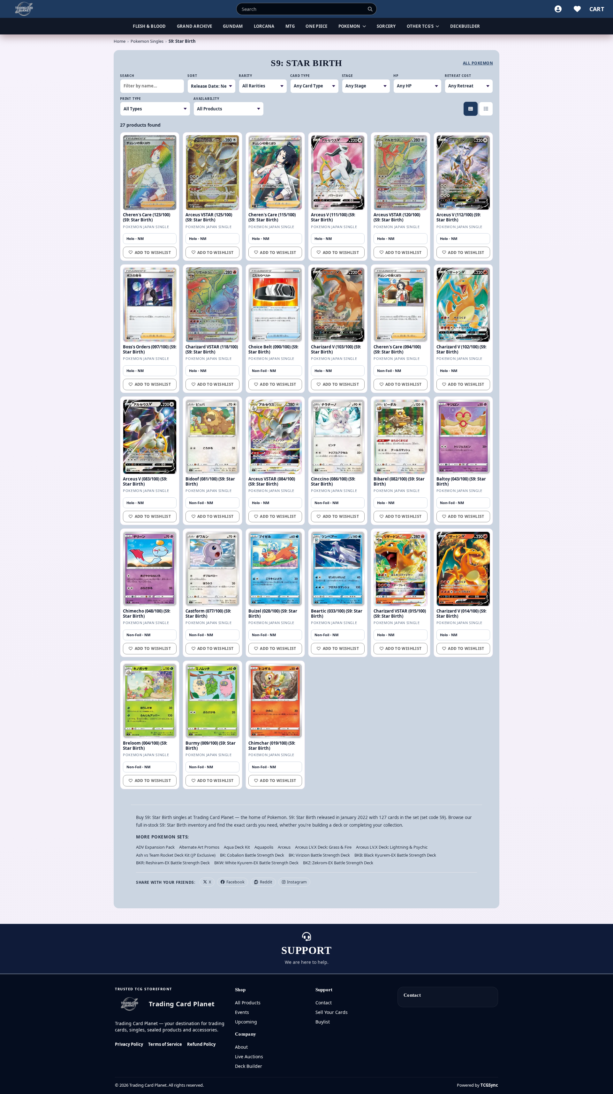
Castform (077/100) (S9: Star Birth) (208, 613)
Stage (347, 75)
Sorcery (386, 26)
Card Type (300, 75)
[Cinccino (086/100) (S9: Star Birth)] (338, 436)
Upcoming (246, 1022)
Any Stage (355, 86)
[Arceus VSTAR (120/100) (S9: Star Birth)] (400, 172)
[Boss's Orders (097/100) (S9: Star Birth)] (150, 304)
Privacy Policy (129, 1044)
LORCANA (264, 26)
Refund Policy (201, 1044)
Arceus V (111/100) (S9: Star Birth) (333, 217)
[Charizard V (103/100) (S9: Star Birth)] (338, 304)
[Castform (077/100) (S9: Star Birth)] (212, 569)
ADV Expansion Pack (155, 847)
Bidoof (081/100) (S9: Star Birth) (210, 481)
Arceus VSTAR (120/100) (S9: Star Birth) (397, 217)
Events (242, 1012)
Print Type (130, 98)
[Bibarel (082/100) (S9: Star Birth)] (400, 436)
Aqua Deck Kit (237, 847)
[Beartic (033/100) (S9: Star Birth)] (338, 569)
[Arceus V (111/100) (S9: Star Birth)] (338, 172)
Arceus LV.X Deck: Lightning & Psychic (392, 847)
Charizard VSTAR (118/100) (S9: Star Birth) (211, 349)
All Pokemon (478, 63)
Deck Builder (248, 1066)
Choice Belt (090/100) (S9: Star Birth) (273, 349)
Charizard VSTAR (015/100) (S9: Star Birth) (400, 613)
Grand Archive (194, 26)
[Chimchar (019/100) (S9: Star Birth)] (275, 701)
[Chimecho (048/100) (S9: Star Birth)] (150, 569)
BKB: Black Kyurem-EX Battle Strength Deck (395, 855)
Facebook (235, 882)
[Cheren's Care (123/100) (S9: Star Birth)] (150, 172)
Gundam (233, 26)
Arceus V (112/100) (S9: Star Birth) (458, 217)
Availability (206, 98)
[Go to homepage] (24, 9)
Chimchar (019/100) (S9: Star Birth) (271, 745)
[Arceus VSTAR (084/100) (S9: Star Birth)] (275, 436)
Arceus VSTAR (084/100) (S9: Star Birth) (271, 481)
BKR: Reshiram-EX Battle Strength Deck (173, 863)
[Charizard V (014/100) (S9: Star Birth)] (463, 569)
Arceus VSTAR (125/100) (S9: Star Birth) (208, 217)
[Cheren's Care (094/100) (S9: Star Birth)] (400, 304)
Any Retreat (460, 86)
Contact (323, 1003)
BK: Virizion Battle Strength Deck (319, 855)
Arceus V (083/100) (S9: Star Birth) (145, 481)
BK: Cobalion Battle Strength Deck (252, 855)
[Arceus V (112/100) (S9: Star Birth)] (463, 172)
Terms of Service (165, 1044)
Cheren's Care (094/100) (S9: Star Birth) (397, 349)
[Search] (370, 9)
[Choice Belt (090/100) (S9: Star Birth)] (275, 304)
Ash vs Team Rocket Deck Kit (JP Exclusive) (176, 855)
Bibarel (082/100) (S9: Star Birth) (399, 481)
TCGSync (489, 1085)
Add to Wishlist (153, 252)
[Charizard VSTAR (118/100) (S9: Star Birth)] (212, 304)
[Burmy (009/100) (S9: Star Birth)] (212, 701)
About (241, 1047)
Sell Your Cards (331, 1012)
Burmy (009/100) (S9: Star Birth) (210, 745)
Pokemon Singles (147, 41)
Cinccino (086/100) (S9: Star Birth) (333, 481)
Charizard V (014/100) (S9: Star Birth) (461, 613)
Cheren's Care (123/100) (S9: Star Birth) (146, 217)
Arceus (284, 847)
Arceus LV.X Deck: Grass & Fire (323, 847)
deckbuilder (465, 26)
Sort (192, 75)
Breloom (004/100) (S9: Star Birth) (145, 745)
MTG (290, 26)
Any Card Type (308, 86)
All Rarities (253, 86)
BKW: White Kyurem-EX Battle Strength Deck (256, 863)
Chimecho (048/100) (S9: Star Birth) (146, 613)
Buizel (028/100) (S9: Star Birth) (272, 613)
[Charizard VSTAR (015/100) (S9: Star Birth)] (400, 569)
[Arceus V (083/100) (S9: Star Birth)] (150, 436)
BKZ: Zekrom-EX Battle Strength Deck (338, 863)
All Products (248, 1003)
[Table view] (486, 109)
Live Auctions (249, 1056)
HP (395, 75)
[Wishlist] (577, 9)
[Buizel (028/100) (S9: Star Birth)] (275, 569)
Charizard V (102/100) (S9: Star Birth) (461, 349)
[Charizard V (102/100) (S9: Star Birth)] (463, 304)
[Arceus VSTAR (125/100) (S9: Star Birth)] (212, 172)
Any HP (404, 86)
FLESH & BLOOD (149, 26)
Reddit (266, 882)
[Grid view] (471, 109)
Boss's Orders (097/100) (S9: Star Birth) (150, 349)
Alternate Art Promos (199, 847)
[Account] (558, 9)
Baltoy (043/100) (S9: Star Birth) (461, 481)
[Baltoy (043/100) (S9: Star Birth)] (463, 436)
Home (119, 41)
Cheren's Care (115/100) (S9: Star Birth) (272, 217)
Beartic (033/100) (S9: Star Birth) (336, 613)
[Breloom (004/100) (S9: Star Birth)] (150, 701)
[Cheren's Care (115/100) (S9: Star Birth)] (275, 172)
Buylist (322, 1022)
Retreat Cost (458, 75)
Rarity (245, 75)
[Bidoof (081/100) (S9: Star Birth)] (212, 436)
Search (127, 75)
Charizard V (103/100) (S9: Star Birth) (336, 349)
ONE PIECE (316, 26)
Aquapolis (263, 847)
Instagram (297, 882)
